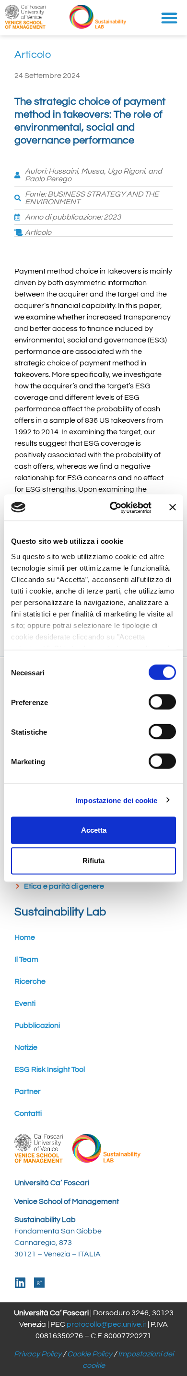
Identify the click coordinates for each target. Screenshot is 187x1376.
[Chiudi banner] (172, 507)
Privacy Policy (37, 1354)
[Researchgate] (40, 1282)
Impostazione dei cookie (116, 800)
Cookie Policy (89, 1354)
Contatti (28, 1113)
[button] (169, 18)
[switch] (162, 702)
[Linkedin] (20, 1282)
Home (24, 937)
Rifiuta (93, 861)
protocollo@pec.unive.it (106, 1324)
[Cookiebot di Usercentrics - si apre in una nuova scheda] (113, 507)
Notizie (25, 1047)
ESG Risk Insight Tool (49, 1069)
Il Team (26, 959)
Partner (27, 1091)
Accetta (93, 830)
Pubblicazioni (37, 1025)
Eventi (24, 1003)
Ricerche (30, 981)
